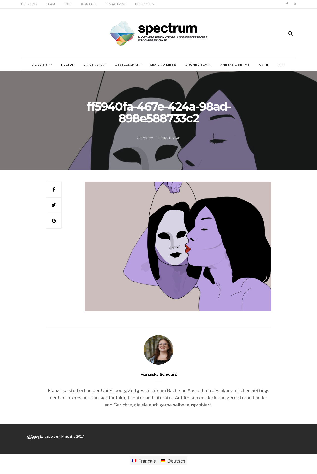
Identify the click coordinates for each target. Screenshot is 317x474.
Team (50, 4)
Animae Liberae (235, 64)
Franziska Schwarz (158, 374)
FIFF (281, 64)
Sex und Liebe (163, 64)
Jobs (68, 4)
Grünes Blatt (198, 64)
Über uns (29, 4)
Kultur (68, 64)
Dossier (39, 64)
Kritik (264, 64)
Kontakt (89, 4)
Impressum (35, 438)
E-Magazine (116, 4)
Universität (94, 64)
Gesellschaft (128, 64)
